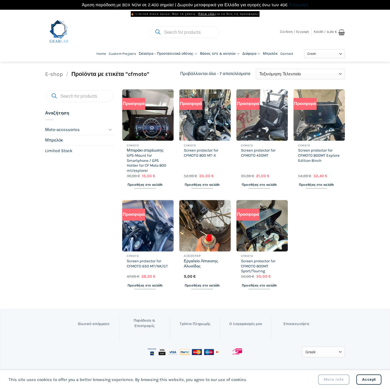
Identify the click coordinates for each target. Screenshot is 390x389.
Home (101, 54)
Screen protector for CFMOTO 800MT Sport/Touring (258, 266)
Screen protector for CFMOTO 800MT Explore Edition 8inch (318, 155)
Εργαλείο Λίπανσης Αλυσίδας (201, 263)
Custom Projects (122, 54)
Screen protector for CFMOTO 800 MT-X (201, 153)
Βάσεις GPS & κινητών (218, 54)
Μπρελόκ (270, 54)
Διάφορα (249, 54)
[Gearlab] (90, 32)
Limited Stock (58, 150)
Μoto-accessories (62, 129)
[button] (294, 32)
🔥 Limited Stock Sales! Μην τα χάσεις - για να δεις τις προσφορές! (195, 14)
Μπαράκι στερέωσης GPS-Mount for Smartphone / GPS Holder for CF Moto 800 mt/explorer (146, 160)
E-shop (54, 74)
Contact (286, 54)
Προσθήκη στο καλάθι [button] (145, 185)
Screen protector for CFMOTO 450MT (258, 153)
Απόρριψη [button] (298, 4)
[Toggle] (110, 129)
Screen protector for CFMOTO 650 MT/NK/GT (147, 263)
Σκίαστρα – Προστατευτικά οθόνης (166, 54)
